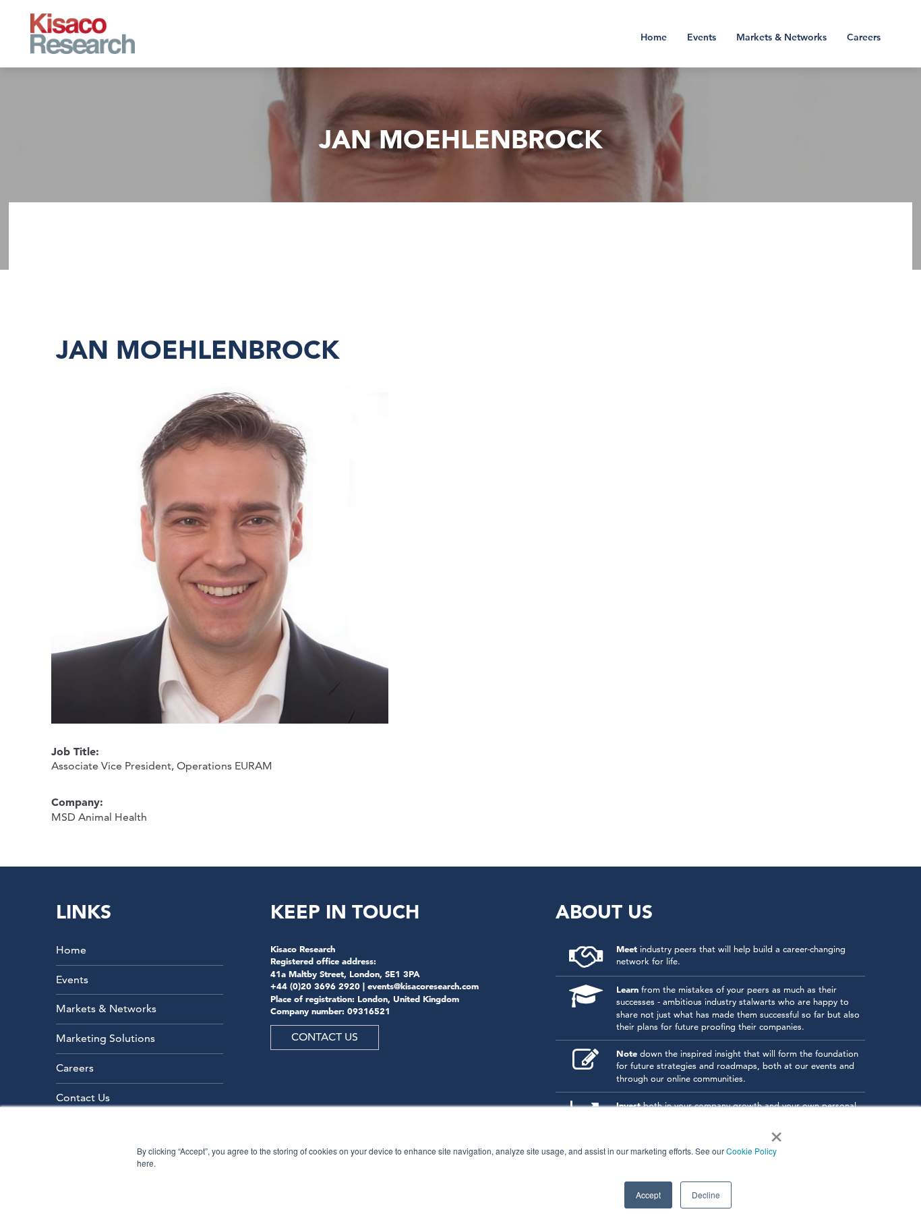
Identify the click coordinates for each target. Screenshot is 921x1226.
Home (654, 37)
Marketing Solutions (105, 1038)
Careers (864, 37)
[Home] (91, 33)
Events (701, 37)
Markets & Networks (781, 37)
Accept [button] (648, 1194)
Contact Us (83, 1097)
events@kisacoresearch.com (423, 986)
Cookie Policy (751, 1151)
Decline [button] (706, 1194)
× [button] (774, 1132)
